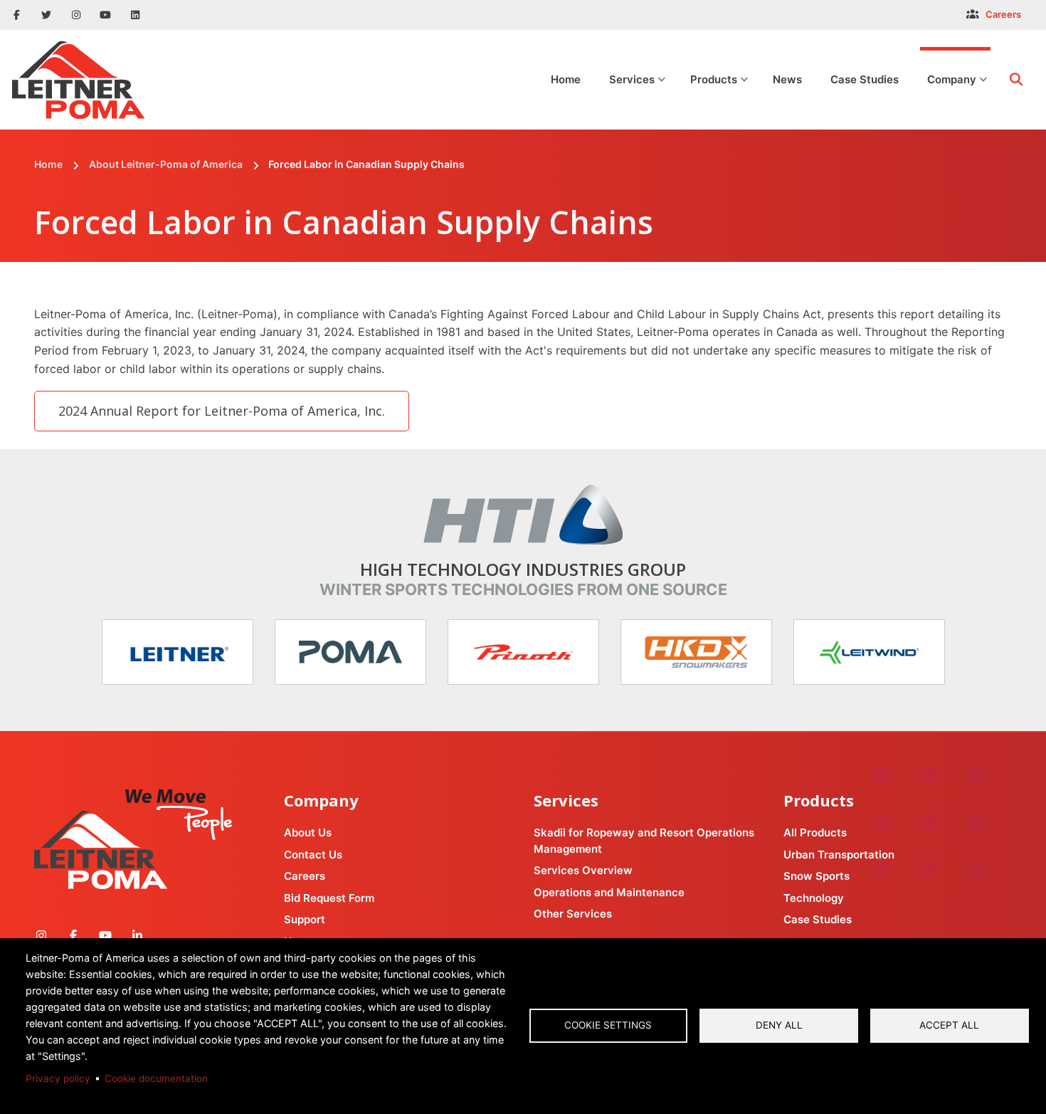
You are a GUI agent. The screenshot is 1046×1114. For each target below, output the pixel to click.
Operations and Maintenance (609, 892)
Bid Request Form (329, 898)
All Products (815, 832)
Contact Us (313, 854)
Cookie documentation (156, 1078)
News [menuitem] (787, 79)
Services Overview (583, 870)
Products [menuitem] (719, 93)
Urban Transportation (838, 854)
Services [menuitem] (638, 93)
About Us (308, 832)
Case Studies (817, 919)
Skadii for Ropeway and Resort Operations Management (644, 841)
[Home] (77, 79)
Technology (813, 898)
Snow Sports (816, 876)
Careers (1003, 14)
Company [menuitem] (957, 93)
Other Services (573, 913)
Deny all (779, 1025)
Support (304, 919)
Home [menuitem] (566, 79)
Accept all (949, 1025)
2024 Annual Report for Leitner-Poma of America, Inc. (221, 410)
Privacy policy (58, 1078)
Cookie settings (608, 1025)
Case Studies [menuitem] (864, 79)
